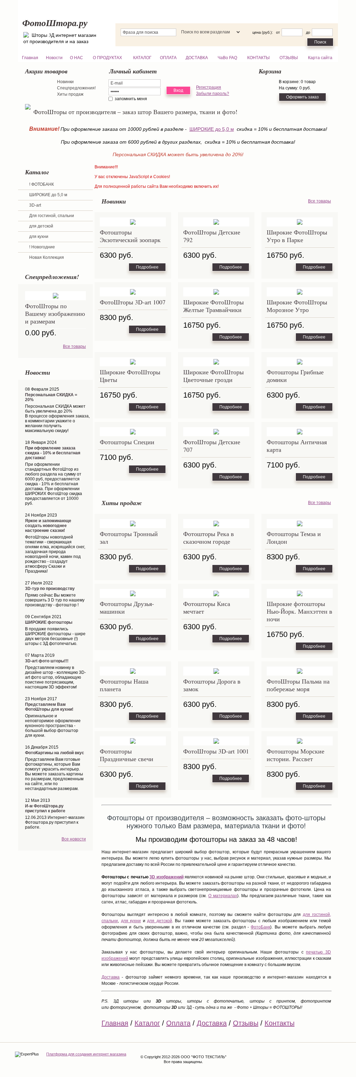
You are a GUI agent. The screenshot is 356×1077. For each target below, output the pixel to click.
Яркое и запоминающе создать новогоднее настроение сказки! (48, 525)
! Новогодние (42, 247)
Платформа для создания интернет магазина (86, 1054)
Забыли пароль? (212, 93)
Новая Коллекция (46, 257)
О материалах (222, 895)
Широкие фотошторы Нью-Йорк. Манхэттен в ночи (299, 611)
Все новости (74, 839)
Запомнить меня (131, 98)
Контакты (279, 1023)
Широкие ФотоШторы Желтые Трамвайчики (213, 306)
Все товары (74, 346)
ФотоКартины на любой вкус (54, 752)
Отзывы (245, 1023)
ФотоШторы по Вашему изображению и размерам (55, 313)
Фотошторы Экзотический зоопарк (130, 236)
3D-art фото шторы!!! (46, 661)
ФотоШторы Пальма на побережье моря (298, 685)
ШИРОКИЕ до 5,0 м (211, 129)
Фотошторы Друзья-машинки (127, 607)
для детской (41, 226)
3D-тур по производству (50, 588)
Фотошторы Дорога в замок (212, 685)
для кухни (38, 236)
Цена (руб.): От (266, 32)
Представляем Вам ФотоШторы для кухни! (49, 707)
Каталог (147, 1023)
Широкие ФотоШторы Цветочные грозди (213, 376)
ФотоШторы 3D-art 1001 (216, 751)
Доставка (111, 977)
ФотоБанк (260, 927)
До (308, 32)
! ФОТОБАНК (41, 184)
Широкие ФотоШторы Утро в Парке (297, 236)
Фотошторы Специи (127, 442)
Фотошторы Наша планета (124, 685)
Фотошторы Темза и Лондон (294, 537)
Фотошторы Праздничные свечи (126, 755)
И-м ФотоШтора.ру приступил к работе (45, 808)
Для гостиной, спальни (51, 215)
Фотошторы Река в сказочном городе (208, 537)
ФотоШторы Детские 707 (211, 446)
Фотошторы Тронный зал (129, 537)
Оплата (178, 1023)
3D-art (35, 205)
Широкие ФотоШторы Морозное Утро (297, 306)
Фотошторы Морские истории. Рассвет (295, 755)
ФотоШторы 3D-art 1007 (132, 302)
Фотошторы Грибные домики (295, 376)
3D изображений (166, 877)
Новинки (65, 81)
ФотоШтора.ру (55, 22)
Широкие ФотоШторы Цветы (130, 376)
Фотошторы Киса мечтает (206, 607)
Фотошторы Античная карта (297, 446)
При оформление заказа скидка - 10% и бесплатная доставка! (52, 453)
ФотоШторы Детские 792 (211, 236)
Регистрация (208, 87)
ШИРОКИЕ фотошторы (48, 622)
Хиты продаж (70, 94)
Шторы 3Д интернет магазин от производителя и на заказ (59, 38)
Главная (115, 1023)
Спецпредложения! (76, 88)
